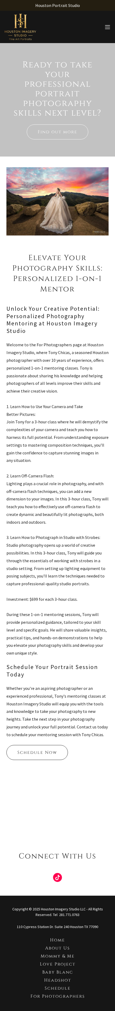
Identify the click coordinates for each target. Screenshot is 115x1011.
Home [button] (57, 940)
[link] (20, 27)
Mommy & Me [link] (58, 956)
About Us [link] (57, 948)
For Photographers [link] (57, 996)
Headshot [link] (57, 980)
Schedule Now (37, 752)
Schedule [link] (58, 988)
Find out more (57, 132)
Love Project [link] (57, 964)
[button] (107, 27)
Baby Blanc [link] (57, 972)
